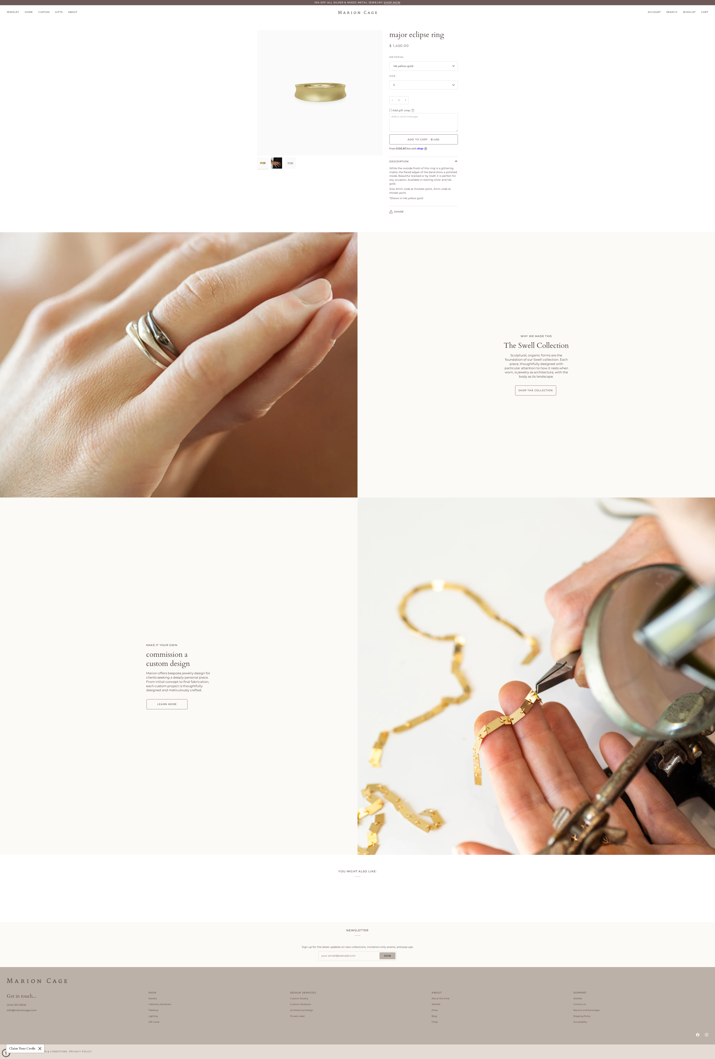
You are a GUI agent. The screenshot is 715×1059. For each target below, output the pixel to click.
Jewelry (152, 998)
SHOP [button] (152, 992)
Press (435, 1010)
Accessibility (580, 1021)
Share (399, 211)
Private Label (297, 1016)
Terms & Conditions (52, 1051)
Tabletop (153, 1010)
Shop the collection (535, 390)
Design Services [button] (303, 992)
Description (399, 161)
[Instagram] (706, 1035)
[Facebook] (697, 1035)
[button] (14, 12)
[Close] (39, 1048)
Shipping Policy (582, 1016)
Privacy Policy (80, 1051)
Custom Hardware (300, 1004)
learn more (167, 704)
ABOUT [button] (437, 992)
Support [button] (580, 992)
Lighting (153, 1016)
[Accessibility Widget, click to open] (6, 1053)
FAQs (435, 1021)
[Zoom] (264, 148)
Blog (434, 1016)
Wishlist (436, 1004)
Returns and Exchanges (586, 1010)
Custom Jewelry (299, 998)
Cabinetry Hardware (159, 1004)
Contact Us (579, 1004)
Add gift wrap (401, 110)
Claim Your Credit (22, 1049)
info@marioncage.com (22, 1010)
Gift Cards (153, 1021)
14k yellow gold (403, 66)
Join (387, 955)
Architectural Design (301, 1010)
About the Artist (441, 998)
